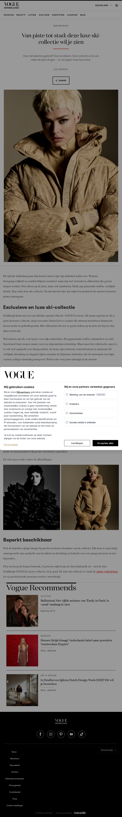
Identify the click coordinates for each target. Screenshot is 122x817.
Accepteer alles (105, 443)
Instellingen (77, 443)
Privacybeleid (11, 444)
